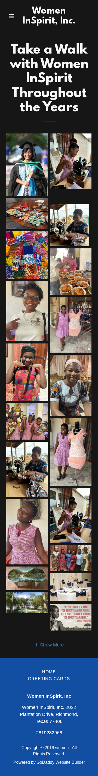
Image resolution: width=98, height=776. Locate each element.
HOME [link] (49, 672)
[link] (49, 22)
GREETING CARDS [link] (49, 678)
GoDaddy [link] (45, 762)
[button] (12, 16)
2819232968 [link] (49, 732)
